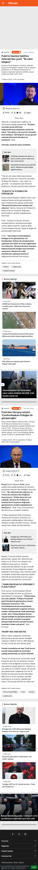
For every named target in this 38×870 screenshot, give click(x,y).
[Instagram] (25, 834)
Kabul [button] (33, 867)
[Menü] (3, 3)
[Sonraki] (35, 384)
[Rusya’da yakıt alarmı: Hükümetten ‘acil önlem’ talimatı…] (19, 547)
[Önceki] (3, 384)
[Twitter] (19, 834)
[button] (19, 52)
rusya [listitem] (23, 692)
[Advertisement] (19, 27)
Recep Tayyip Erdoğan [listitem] (10, 692)
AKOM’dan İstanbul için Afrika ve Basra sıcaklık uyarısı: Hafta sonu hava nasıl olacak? (16, 306)
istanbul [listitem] (5, 267)
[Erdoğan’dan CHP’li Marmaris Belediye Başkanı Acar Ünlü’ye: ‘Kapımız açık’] (19, 539)
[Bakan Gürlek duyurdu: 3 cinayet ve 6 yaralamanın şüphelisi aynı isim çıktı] (19, 807)
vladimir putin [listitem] (16, 267)
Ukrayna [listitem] (31, 692)
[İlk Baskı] (13, 3)
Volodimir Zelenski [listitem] (9, 270)
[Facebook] (12, 834)
